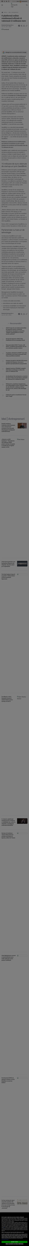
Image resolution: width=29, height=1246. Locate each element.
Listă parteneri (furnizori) (5, 1239)
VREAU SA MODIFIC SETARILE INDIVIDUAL (14, 1243)
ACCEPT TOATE (14, 1241)
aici (4, 1227)
